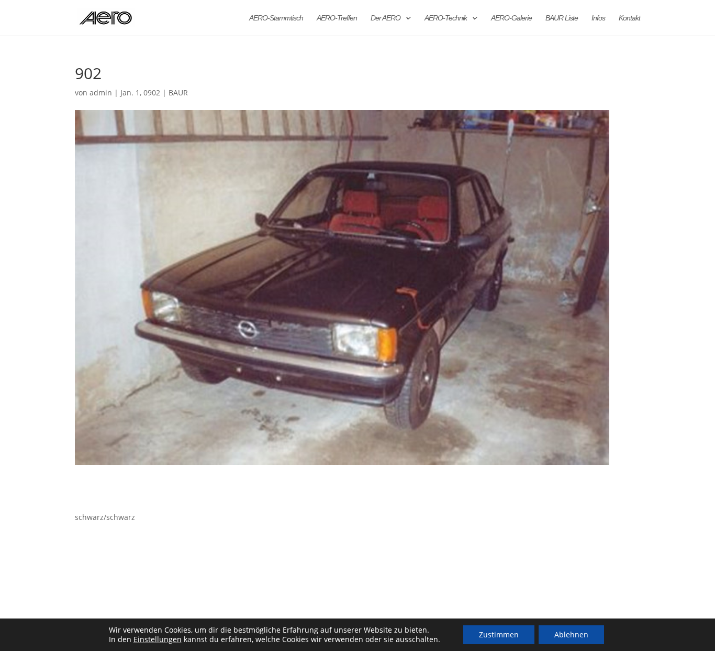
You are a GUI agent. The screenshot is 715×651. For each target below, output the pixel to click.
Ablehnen (571, 634)
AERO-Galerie (511, 18)
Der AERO (385, 18)
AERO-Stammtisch (276, 18)
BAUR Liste (561, 18)
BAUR (178, 92)
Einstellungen (157, 639)
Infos (598, 18)
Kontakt (629, 18)
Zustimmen (499, 634)
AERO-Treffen (337, 18)
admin (101, 92)
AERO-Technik (445, 18)
